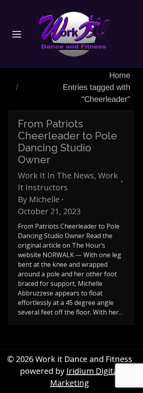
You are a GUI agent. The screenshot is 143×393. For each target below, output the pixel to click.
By (39, 199)
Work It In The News (56, 175)
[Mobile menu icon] (16, 34)
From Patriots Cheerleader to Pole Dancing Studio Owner (67, 142)
